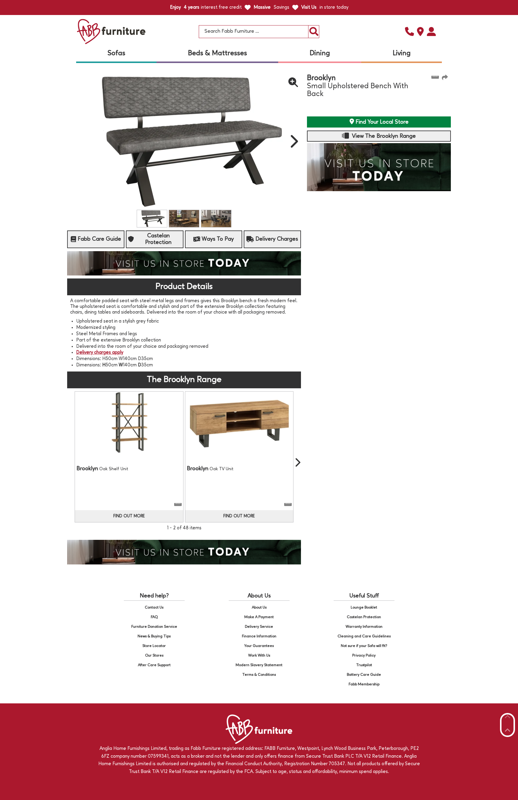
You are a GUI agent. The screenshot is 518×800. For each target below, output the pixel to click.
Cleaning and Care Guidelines (364, 636)
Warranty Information (364, 627)
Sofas (116, 53)
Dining (320, 53)
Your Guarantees (259, 646)
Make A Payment (259, 617)
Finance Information (259, 636)
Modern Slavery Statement (259, 665)
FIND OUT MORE (129, 516)
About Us (259, 607)
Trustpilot (364, 665)
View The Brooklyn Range (383, 136)
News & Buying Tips (154, 636)
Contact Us (154, 607)
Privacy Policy (364, 655)
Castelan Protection (364, 617)
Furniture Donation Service (154, 627)
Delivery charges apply (99, 352)
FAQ (154, 617)
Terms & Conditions (259, 675)
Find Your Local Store (381, 122)
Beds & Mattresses (217, 53)
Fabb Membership (364, 684)
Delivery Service (259, 627)
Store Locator (154, 646)
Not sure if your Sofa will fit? (364, 646)
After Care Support (154, 665)
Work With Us (259, 655)
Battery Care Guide (364, 675)
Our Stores (154, 655)
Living (402, 53)
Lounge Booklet (364, 607)
